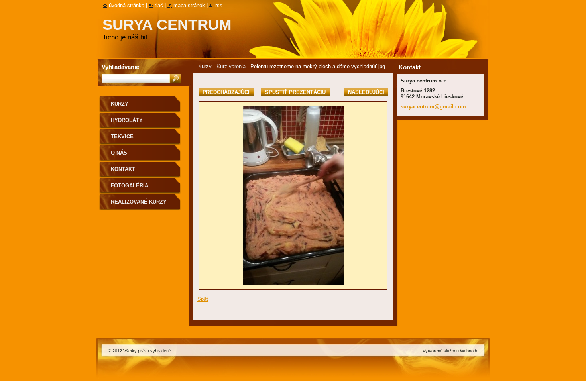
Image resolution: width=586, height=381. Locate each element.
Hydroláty (127, 120)
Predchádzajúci (226, 92)
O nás (119, 153)
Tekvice (122, 136)
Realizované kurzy (139, 202)
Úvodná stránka (126, 5)
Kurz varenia (231, 66)
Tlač (159, 5)
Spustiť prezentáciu (295, 92)
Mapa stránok (189, 5)
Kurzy (205, 66)
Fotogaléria (129, 186)
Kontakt (123, 169)
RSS (218, 5)
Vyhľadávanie (120, 66)
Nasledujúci (366, 92)
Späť (202, 299)
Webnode (469, 350)
